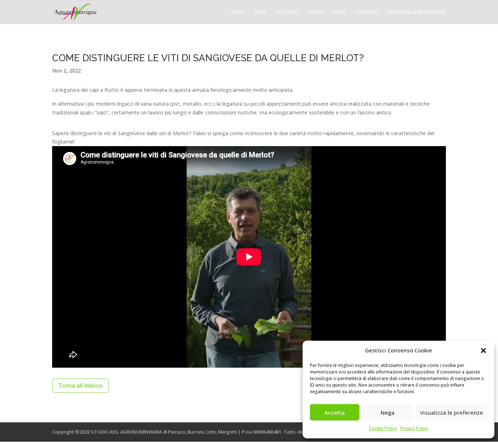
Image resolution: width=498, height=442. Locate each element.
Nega (387, 412)
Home (238, 12)
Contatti (366, 12)
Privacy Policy (414, 428)
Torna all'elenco (80, 386)
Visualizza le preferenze (451, 412)
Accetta (334, 412)
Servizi (315, 12)
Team (260, 12)
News (339, 12)
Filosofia (286, 12)
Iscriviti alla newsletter (416, 12)
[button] (483, 350)
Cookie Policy (383, 428)
